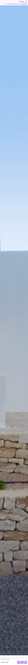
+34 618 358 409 (24, 3)
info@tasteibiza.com (13, 3)
